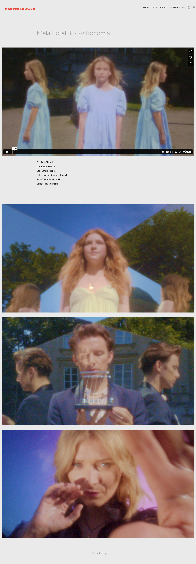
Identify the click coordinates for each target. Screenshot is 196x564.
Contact (175, 7)
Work (146, 7)
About (163, 7)
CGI (155, 7)
